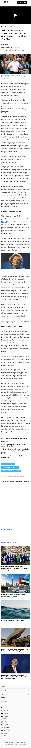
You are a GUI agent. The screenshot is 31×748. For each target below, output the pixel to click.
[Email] (19, 50)
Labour (16, 228)
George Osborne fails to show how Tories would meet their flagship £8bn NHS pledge (15, 451)
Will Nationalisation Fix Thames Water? (13, 620)
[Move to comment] (23, 50)
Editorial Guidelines (22, 481)
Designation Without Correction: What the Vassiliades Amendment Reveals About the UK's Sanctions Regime (14, 676)
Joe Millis (5, 45)
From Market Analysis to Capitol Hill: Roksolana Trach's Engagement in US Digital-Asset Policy (15, 568)
